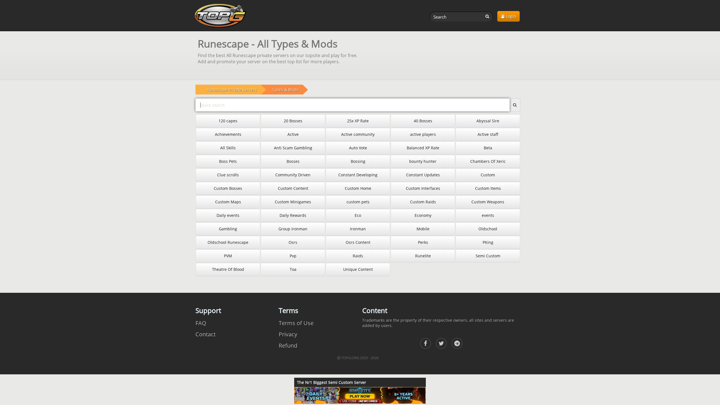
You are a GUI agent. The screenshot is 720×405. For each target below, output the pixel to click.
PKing (488, 242)
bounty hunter (422, 161)
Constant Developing (357, 174)
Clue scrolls (228, 174)
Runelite (423, 255)
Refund (288, 345)
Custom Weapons (487, 201)
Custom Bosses (228, 188)
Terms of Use (296, 323)
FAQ (200, 323)
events (488, 215)
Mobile (423, 228)
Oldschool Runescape (228, 242)
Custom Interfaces (423, 188)
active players (423, 134)
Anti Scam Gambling (293, 147)
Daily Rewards (293, 215)
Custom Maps (228, 201)
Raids (358, 255)
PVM (228, 255)
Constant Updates (423, 174)
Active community (358, 134)
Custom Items (488, 188)
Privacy (288, 334)
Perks (423, 242)
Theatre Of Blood (228, 269)
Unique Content (358, 269)
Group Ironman (292, 228)
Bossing (358, 161)
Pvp (293, 255)
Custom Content (293, 188)
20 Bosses (293, 120)
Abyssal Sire (487, 120)
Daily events (228, 215)
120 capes (228, 120)
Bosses (293, 161)
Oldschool (487, 228)
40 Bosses (423, 120)
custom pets (358, 201)
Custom (488, 174)
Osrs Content (358, 242)
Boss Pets (228, 161)
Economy (423, 215)
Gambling (228, 228)
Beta (488, 147)
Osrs (293, 242)
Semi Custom (488, 255)
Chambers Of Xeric (488, 161)
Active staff (488, 134)
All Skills (228, 147)
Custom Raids (423, 201)
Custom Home (358, 188)
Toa (293, 269)
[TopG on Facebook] (425, 343)
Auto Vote (358, 147)
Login (510, 16)
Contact (205, 334)
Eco (358, 215)
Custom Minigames (293, 201)
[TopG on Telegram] (457, 343)
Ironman (358, 228)
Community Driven (292, 174)
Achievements (228, 134)
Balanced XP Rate (423, 147)
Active (293, 134)
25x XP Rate (358, 120)
